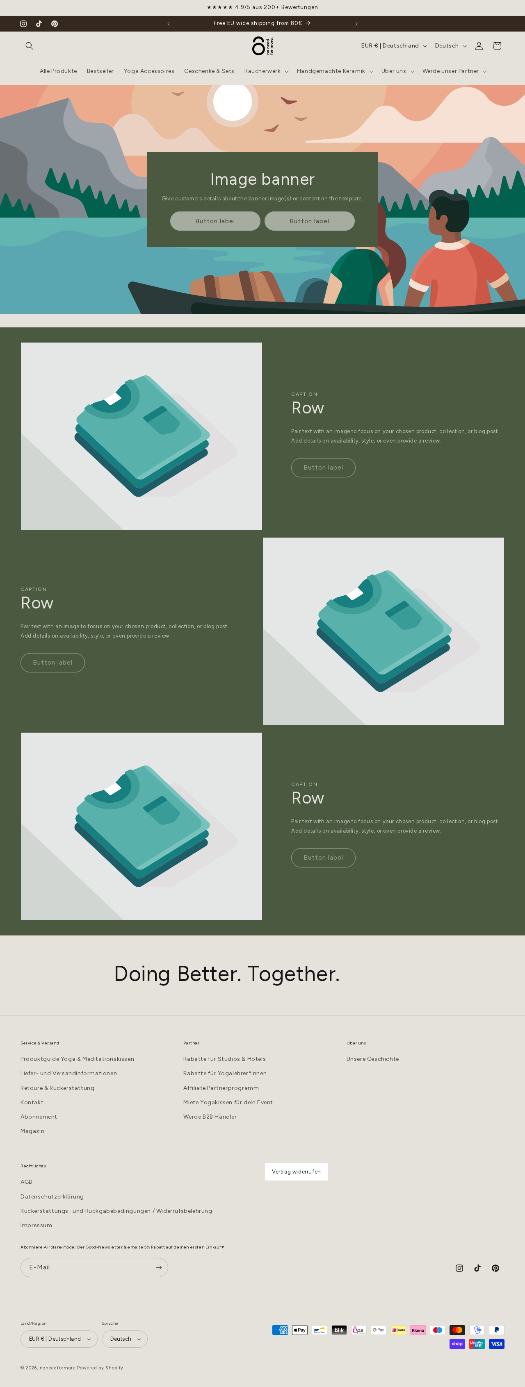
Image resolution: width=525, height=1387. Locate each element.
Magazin (32, 1131)
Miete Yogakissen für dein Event (228, 1102)
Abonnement (39, 1116)
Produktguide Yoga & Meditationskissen (77, 1059)
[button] (30, 46)
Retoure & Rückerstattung (57, 1088)
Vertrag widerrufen (296, 1172)
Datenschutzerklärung (52, 1196)
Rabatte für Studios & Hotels (224, 1059)
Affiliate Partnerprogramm (221, 1088)
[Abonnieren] (159, 1267)
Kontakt (32, 1102)
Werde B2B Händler (210, 1116)
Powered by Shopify (100, 1368)
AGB (26, 1181)
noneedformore (58, 1368)
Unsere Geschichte (373, 1059)
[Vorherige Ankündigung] (169, 24)
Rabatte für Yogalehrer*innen (225, 1073)
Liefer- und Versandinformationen (69, 1073)
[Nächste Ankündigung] (356, 24)
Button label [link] (215, 221)
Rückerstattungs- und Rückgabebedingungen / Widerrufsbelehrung (116, 1210)
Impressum (36, 1224)
